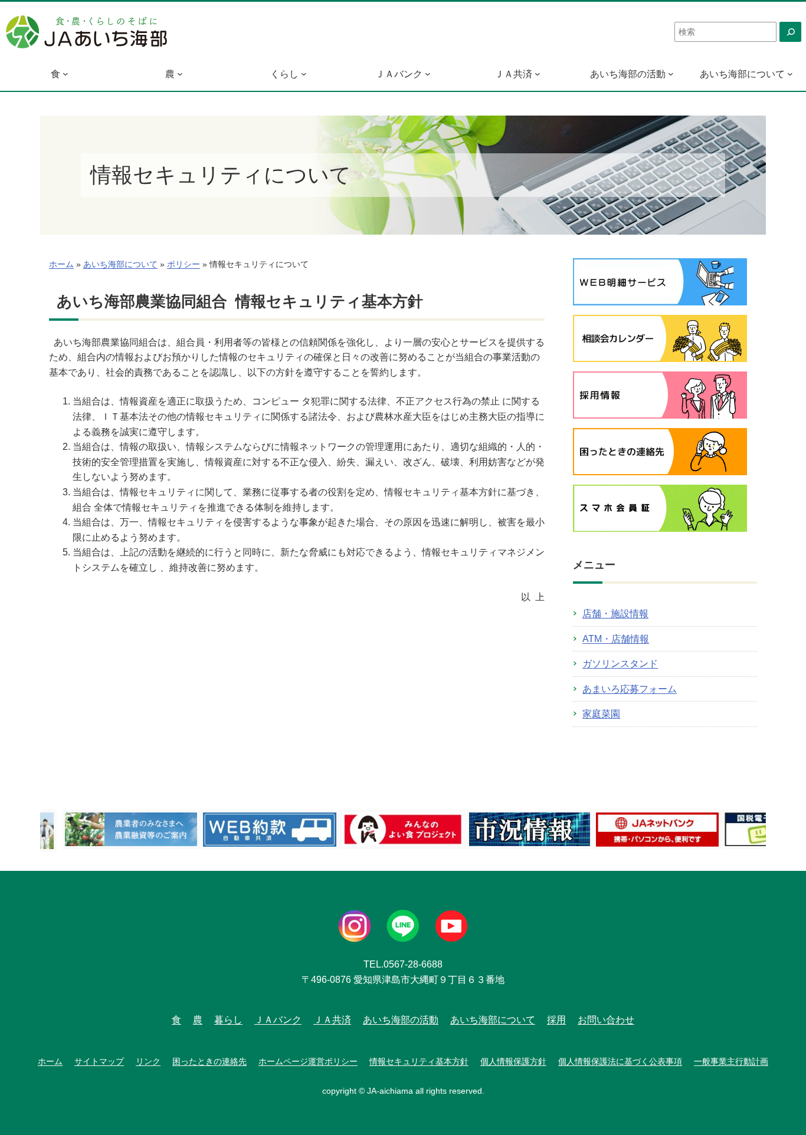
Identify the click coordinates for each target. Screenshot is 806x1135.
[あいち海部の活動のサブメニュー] (671, 74)
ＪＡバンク (398, 74)
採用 (556, 1020)
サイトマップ (99, 1061)
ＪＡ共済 (513, 74)
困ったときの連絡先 (209, 1061)
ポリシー (183, 264)
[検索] (790, 32)
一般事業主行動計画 (731, 1061)
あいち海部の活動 (628, 74)
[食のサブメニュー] (65, 74)
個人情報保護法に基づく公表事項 (620, 1061)
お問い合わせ (606, 1020)
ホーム (61, 264)
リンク (148, 1061)
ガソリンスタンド (620, 664)
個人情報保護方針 (513, 1061)
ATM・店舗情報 (615, 639)
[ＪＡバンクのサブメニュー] (428, 74)
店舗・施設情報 (615, 613)
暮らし (228, 1020)
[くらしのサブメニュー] (304, 74)
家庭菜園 (601, 714)
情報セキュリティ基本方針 (418, 1061)
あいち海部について (742, 74)
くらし (284, 74)
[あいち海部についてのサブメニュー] (790, 74)
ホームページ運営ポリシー (308, 1061)
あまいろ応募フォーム (629, 689)
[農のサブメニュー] (180, 74)
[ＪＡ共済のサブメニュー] (537, 74)
